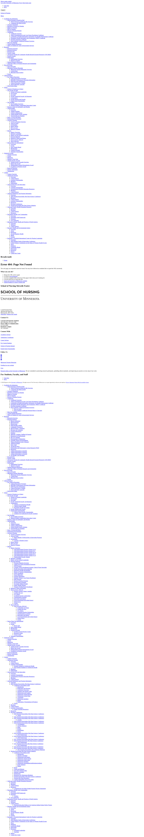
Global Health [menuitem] (11, 108)
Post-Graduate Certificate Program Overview (22, 407)
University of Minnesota (16, 382)
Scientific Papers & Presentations (19, 440)
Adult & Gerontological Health (22, 504)
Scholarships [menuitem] (14, 125)
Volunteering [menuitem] (10, 171)
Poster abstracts (21, 764)
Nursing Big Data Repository (21, 778)
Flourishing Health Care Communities (17, 790)
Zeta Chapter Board (16, 627)
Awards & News (15, 446)
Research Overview (12, 418)
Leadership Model (15, 826)
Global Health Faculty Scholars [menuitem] (19, 114)
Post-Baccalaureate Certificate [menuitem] (18, 39)
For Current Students (6, 343)
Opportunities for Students (17, 528)
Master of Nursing (12, 394)
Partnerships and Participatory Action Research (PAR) (25, 448)
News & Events (8, 470)
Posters (19, 729)
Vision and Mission (19, 769)
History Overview (15, 548)
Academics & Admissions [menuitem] (11, 18)
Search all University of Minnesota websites (15, 281)
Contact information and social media (24, 779)
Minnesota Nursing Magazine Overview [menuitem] (21, 69)
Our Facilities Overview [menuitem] (17, 104)
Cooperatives (14, 503)
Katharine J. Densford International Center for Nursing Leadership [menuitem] (24, 238)
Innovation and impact (20, 599)
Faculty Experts (11, 461)
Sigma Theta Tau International (15, 621)
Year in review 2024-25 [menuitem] (17, 139)
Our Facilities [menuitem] (10, 102)
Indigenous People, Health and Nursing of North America (22, 799)
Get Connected (15, 797)
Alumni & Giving (8, 637)
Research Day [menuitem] (11, 51)
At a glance (17, 594)
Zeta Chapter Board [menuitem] (16, 147)
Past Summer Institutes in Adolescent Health (25, 667)
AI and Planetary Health (17, 812)
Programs (13, 794)
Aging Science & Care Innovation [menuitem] (16, 184)
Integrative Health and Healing (22, 570)
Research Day (11, 457)
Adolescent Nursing (12, 660)
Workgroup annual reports (24, 758)
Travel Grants (17, 634)
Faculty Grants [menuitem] (11, 53)
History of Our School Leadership (20, 560)
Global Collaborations (16, 525)
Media (12, 814)
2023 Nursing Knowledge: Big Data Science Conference (29, 714)
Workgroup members (22, 699)
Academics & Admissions (11, 385)
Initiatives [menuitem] (13, 246)
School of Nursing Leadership (18, 497)
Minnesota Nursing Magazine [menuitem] (15, 68)
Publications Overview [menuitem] (17, 59)
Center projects (15, 803)
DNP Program (18, 566)
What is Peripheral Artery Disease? (20, 442)
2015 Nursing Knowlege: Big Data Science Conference (28, 743)
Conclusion (20, 697)
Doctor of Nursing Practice (14, 397)
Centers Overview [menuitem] (12, 174)
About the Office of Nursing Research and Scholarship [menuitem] (21, 63)
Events (9, 479)
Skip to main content (6, 1)
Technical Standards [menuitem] (12, 24)
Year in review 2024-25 (17, 590)
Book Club (17, 625)
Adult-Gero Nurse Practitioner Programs (24, 564)
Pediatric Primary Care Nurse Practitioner (25, 578)
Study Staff (14, 445)
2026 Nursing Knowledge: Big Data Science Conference (26, 684)
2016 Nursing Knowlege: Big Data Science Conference (28, 740)
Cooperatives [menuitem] (14, 98)
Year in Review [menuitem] (15, 141)
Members (13, 669)
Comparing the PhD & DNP (18, 389)
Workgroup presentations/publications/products (29, 763)
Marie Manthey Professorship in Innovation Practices (28, 537)
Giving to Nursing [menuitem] (12, 120)
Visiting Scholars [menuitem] (15, 111)
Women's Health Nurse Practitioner (23, 587)
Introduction (20, 687)
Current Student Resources (14, 413)
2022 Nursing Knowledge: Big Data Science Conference (29, 717)
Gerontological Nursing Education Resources (22, 676)
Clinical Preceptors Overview (18, 483)
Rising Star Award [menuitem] (15, 163)
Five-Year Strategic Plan (20, 770)
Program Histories (15, 561)
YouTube (16, 832)
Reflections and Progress (23, 688)
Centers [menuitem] (6, 172)
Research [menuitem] (6, 47)
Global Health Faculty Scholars (19, 527)
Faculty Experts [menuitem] (11, 56)
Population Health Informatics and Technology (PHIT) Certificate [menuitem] (28, 38)
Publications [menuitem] (10, 57)
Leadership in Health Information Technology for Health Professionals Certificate (32, 403)
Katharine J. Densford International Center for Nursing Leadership (24, 817)
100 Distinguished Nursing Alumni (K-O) (25, 552)
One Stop (6, 5)
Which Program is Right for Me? (16, 386)
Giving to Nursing (12, 533)
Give (2, 368)
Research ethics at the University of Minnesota (13, 371)
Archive (16, 796)
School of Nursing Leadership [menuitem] (18, 92)
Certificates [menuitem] (10, 32)
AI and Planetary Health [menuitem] (17, 234)
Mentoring (10, 642)
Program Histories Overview (21, 563)
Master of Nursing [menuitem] (12, 27)
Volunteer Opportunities (17, 636)
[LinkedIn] (72, 359)
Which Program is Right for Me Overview (22, 388)
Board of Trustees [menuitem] (15, 129)
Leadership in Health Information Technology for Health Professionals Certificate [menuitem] (32, 36)
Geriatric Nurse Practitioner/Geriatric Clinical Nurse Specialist (30, 567)
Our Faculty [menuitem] (14, 93)
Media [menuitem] (12, 235)
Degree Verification (12, 654)
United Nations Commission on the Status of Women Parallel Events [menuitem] (29, 243)
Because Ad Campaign (17, 430)
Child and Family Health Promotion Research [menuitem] (19, 207)
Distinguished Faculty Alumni (22, 557)
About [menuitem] (5, 87)
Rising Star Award (15, 648)
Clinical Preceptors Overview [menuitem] (18, 78)
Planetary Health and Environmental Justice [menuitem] (18, 228)
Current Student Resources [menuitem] (14, 44)
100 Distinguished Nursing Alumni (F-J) (24, 551)
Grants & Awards (15, 630)
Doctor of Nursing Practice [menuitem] (14, 30)
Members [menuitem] (13, 181)
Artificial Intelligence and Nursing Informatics (19, 681)
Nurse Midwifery (18, 575)
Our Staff (13, 500)
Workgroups (17, 773)
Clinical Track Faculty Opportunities (23, 512)
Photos (19, 700)
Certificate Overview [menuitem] (16, 33)
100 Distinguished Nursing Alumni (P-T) (25, 554)
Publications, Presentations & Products (27, 702)
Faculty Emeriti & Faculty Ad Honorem (21, 501)
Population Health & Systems (22, 507)
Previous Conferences (16, 712)
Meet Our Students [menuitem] (12, 42)
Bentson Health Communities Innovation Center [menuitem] (23, 105)
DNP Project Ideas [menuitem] (12, 86)
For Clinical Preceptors (13, 482)
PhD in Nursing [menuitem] (11, 29)
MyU (5, 7)
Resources (13, 449)
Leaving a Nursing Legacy (21, 540)
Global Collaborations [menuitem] (16, 113)
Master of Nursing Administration (23, 572)
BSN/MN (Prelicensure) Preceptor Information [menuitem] (23, 80)
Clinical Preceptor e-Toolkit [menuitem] (18, 83)
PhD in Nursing (11, 395)
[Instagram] (72, 358)
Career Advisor (5, 340)
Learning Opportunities (17, 664)
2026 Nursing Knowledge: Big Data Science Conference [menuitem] (26, 196)
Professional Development (14, 531)
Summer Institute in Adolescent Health (24, 666)
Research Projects (12, 419)
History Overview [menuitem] (15, 132)
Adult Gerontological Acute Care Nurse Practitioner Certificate (27, 401)
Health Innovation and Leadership (23, 569)
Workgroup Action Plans (23, 696)
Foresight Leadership (19, 830)
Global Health (11, 521)
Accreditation (20, 724)
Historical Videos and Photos (18, 588)
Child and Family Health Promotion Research (19, 781)
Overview (13, 522)
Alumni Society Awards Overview (20, 646)
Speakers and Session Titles (24, 691)
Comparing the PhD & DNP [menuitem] (18, 23)
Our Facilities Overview (17, 516)
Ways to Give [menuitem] (14, 128)
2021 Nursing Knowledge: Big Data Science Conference (29, 718)
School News (20, 618)
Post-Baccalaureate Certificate (18, 406)
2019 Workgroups (22, 734)
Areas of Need (14, 536)
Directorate (13, 827)
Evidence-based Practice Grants (22, 631)
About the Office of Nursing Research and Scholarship (21, 469)
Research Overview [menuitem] (12, 48)
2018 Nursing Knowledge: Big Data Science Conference (29, 736)
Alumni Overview (12, 639)
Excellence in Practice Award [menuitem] (18, 166)
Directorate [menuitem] (13, 249)
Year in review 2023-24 (20, 606)
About (5, 492)
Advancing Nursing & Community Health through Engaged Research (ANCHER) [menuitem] (29, 54)
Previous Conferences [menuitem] (16, 204)
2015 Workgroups (22, 745)
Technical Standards (12, 391)
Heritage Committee (16, 558)
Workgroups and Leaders (24, 693)
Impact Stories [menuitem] (14, 126)
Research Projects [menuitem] (12, 50)
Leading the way (18, 593)
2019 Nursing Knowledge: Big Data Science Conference (29, 733)
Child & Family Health (20, 506)
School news (17, 601)
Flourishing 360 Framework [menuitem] (18, 217)
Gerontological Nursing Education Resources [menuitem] (22, 189)
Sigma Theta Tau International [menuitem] (15, 142)
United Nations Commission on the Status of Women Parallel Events (29, 821)
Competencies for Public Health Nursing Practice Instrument (30, 788)
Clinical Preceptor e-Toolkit (18, 488)
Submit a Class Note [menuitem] (12, 159)
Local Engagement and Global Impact (27, 616)
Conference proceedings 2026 (22, 685)
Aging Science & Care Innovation (16, 672)
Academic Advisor (5, 334)
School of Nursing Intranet (8, 346)
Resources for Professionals (18, 436)
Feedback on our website (7, 365)
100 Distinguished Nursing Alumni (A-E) (25, 549)
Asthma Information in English (19, 451)
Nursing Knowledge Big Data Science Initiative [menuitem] (23, 205)
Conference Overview (23, 690)
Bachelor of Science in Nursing (15, 392)
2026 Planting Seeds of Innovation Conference (23, 820)
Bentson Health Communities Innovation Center (23, 518)
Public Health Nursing (20, 585)
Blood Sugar (14, 424)
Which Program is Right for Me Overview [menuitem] (22, 21)
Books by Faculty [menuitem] (15, 60)
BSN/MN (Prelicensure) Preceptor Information (23, 485)
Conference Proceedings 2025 (22, 752)
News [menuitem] (12, 244)
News (12, 823)
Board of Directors (12, 652)
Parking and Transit (12, 314)
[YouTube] (72, 356)
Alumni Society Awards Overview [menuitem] (20, 162)
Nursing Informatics (19, 576)
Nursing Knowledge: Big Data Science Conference (27, 776)
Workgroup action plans (23, 760)
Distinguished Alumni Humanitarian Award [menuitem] (22, 165)
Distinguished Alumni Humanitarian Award (22, 649)
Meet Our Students (12, 412)
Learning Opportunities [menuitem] (17, 180)
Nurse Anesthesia (18, 573)
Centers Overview (12, 658)
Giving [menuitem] (9, 156)
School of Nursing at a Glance (15, 494)
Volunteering (10, 655)
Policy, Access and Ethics (14, 530)
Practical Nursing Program (21, 581)
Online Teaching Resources (21, 709)
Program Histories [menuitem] (15, 136)
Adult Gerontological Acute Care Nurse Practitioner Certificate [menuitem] (27, 35)
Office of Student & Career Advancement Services (20, 415)
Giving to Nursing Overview (18, 534)
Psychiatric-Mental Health (21, 584)
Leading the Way (21, 609)
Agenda (19, 720)
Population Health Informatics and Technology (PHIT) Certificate (28, 404)
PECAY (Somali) (15, 437)
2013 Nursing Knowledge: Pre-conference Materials (31, 749)
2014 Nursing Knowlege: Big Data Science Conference (28, 746)
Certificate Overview (16, 400)
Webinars (13, 802)
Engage (13, 815)
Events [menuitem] (9, 74)
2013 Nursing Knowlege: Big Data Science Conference (28, 748)
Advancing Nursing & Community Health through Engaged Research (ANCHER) (29, 460)
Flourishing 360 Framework (18, 793)
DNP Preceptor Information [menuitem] (18, 81)
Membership (14, 628)
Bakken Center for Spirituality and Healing (18, 519)
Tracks (16, 703)
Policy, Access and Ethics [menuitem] (14, 117)
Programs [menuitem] (13, 219)
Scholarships (14, 539)
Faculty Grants (11, 458)
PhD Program (17, 579)
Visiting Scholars (15, 524)
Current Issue (14, 476)
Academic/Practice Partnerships (25, 612)
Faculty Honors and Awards (18, 509)
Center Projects (15, 663)
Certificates (10, 398)
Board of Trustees (15, 545)
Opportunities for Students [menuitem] (17, 116)
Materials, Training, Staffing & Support (21, 434)
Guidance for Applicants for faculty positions (26, 513)
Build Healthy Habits (16, 425)
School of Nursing (5, 13)
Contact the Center (15, 835)
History (9, 546)
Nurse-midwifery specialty (18, 489)
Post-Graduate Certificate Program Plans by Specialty (28, 410)
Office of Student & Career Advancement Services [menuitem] (20, 45)
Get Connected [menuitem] (15, 220)
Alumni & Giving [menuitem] (8, 153)
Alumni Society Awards (13, 645)
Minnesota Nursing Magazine (8, 362)
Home (5, 260)
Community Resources (17, 427)
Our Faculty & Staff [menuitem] (12, 90)
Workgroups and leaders (23, 757)
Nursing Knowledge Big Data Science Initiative (23, 751)
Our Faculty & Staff (12, 495)
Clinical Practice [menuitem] (8, 75)
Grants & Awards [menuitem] (15, 150)
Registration (20, 730)
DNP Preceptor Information (18, 486)
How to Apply (18, 409)
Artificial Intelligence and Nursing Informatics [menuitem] (19, 193)
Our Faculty (14, 498)
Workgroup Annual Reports (24, 694)
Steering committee (22, 755)
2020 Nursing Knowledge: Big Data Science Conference (29, 721)
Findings (13, 433)
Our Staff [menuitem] (13, 95)
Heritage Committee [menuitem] (16, 133)
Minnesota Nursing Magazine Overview (21, 474)
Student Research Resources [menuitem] (14, 62)
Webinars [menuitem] (13, 225)
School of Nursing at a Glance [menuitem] (15, 89)
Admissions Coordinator (7, 337)
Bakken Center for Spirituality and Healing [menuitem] (18, 107)
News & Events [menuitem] (8, 65)
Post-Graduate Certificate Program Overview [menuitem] (22, 41)
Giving (16, 603)
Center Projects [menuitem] (15, 178)
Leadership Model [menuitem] (15, 247)
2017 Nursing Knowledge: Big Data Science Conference (29, 739)
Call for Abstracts (21, 726)
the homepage (14, 276)
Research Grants (18, 633)
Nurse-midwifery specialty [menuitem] (18, 84)
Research (6, 416)
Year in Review (15, 604)
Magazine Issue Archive (17, 477)
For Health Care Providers (17, 455)
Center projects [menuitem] (15, 226)
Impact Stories (14, 542)
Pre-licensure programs (20, 582)
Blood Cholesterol (15, 421)
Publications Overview (17, 464)
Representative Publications (18, 439)
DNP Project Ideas (12, 491)
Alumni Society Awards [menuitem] (13, 160)
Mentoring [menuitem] (10, 157)
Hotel (18, 727)
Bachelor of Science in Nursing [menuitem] (15, 26)
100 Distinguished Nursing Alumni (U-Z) (25, 555)
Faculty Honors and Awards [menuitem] (18, 99)
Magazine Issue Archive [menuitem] (17, 72)
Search (3, 10)
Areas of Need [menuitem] (14, 123)
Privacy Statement (70, 382)
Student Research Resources (14, 467)
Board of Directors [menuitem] (12, 168)
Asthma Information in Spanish (19, 454)
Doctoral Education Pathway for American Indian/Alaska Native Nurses (33, 805)
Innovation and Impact (23, 615)
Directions (3, 314)
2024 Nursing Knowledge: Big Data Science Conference (29, 723)
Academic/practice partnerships (22, 596)
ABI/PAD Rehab (15, 443)
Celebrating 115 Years (23, 607)
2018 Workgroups (22, 737)
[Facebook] (72, 355)
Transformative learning (20, 597)
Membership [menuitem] (14, 148)
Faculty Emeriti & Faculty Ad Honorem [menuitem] (21, 96)
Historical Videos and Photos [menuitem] (18, 138)
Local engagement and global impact (23, 600)
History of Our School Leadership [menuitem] (20, 135)
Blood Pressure (15, 422)
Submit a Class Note (12, 643)
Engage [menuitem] (13, 237)
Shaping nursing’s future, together (23, 591)
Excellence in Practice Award (18, 651)
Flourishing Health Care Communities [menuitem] (17, 214)
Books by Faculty (15, 466)
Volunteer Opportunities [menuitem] (17, 151)
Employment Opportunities (8, 348)
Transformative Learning (23, 613)
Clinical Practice (8, 480)
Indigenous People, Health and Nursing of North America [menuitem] (22, 222)
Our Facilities (10, 515)
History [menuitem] (9, 130)
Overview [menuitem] (13, 110)
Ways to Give (14, 543)
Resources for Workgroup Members (23, 775)
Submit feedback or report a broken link (14, 282)
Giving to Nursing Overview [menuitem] (18, 122)
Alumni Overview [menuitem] (12, 154)
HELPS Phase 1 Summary (18, 428)
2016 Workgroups (22, 742)
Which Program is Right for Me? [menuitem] (16, 20)
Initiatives (13, 824)
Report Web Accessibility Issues (81, 382)
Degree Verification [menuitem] (12, 169)
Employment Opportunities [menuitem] (18, 101)
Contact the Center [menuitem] (15, 253)
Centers (6, 657)
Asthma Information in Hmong (19, 452)
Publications (10, 463)
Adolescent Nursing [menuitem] (12, 175)
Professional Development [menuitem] (14, 119)
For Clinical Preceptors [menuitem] (13, 77)
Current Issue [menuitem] (14, 71)
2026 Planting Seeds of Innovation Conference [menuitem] (23, 241)
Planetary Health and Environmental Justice (18, 806)
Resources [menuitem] (13, 202)
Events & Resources (16, 431)
